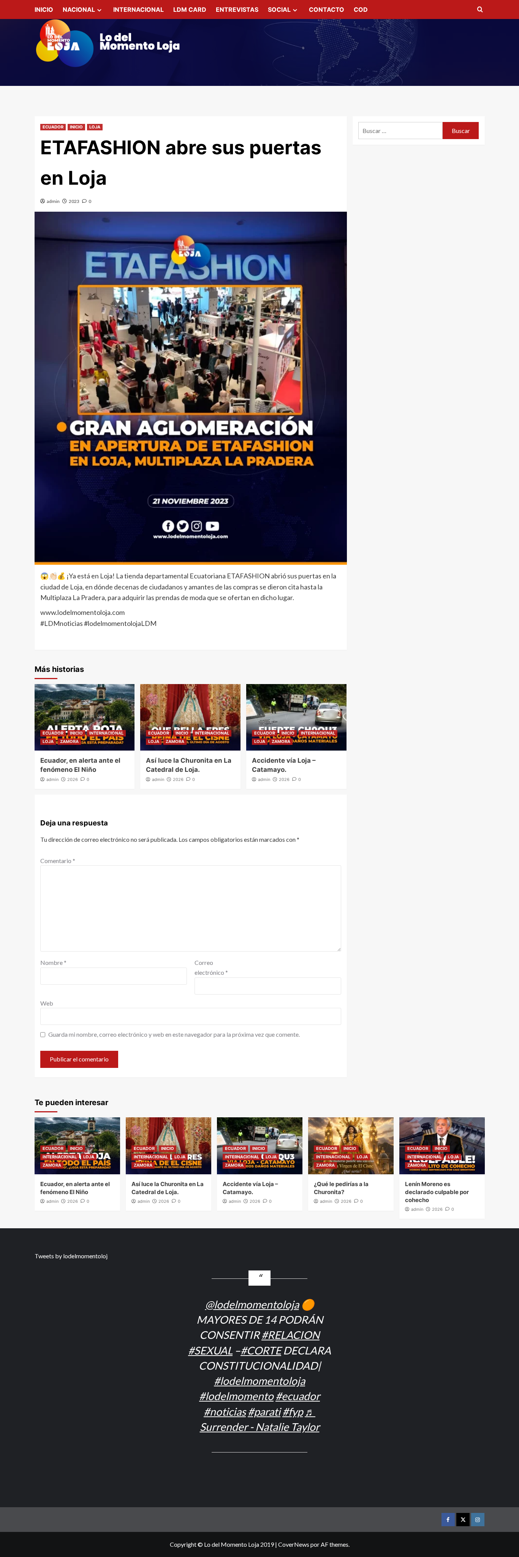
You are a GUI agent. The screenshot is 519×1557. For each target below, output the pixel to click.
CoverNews (293, 1544)
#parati (264, 1411)
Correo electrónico (211, 967)
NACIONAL (79, 9)
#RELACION (290, 1334)
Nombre (53, 962)
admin (53, 201)
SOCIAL (279, 9)
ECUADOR (53, 127)
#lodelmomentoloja (259, 1380)
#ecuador (297, 1395)
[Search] (480, 9)
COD (361, 9)
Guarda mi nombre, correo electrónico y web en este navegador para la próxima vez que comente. (174, 1034)
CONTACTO (326, 9)
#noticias (225, 1411)
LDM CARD (189, 9)
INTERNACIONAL (138, 9)
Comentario (57, 860)
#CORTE (261, 1350)
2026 (72, 779)
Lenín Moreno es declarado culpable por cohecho (437, 1192)
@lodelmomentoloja (252, 1304)
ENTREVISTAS (237, 9)
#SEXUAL (210, 1350)
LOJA (94, 127)
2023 (74, 201)
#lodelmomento (236, 1395)
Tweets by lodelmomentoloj (71, 1255)
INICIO (44, 9)
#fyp (292, 1411)
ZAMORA (69, 741)
